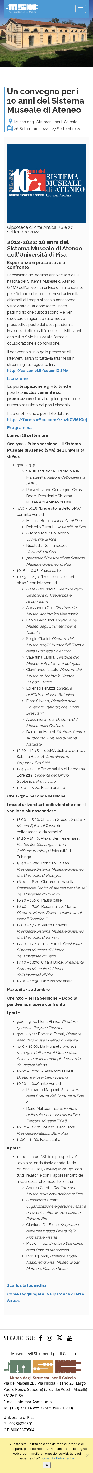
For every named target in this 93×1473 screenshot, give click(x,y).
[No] (87, 1455)
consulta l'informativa (58, 1458)
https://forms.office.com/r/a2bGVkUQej (47, 419)
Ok (47, 1465)
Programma (19, 427)
